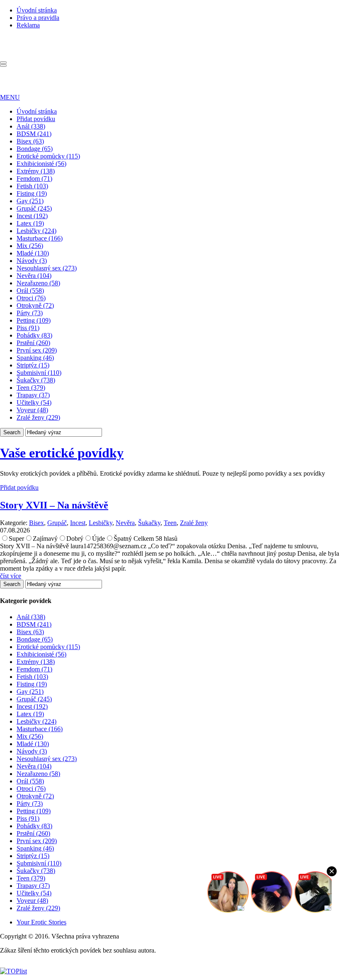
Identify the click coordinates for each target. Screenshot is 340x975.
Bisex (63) (30, 141)
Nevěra (125, 522)
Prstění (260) (33, 342)
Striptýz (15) (33, 365)
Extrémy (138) (36, 171)
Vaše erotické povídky (62, 452)
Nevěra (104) (34, 275)
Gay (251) (30, 200)
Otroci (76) (31, 297)
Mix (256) (30, 245)
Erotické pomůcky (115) (48, 156)
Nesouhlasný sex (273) (47, 268)
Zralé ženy (194, 522)
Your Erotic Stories (41, 922)
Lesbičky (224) (36, 230)
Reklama (28, 25)
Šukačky (149, 522)
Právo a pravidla (38, 17)
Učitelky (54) (34, 402)
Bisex (36, 522)
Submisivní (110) (39, 372)
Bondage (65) (35, 148)
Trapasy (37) (33, 395)
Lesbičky (100, 522)
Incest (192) (32, 215)
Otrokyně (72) (35, 305)
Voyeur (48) (32, 409)
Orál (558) (30, 290)
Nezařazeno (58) (38, 283)
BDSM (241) (34, 133)
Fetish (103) (32, 186)
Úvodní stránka (37, 10)
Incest (77, 522)
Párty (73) (30, 312)
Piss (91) (28, 327)
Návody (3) (32, 260)
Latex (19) (30, 223)
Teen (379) (31, 387)
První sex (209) (37, 350)
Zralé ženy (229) (38, 417)
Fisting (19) (32, 193)
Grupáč (57, 522)
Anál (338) (31, 126)
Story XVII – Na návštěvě (54, 505)
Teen (170, 522)
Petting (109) (34, 320)
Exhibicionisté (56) (41, 163)
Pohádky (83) (34, 335)
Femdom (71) (34, 178)
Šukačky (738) (36, 380)
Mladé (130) (33, 253)
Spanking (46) (35, 357)
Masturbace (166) (40, 238)
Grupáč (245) (34, 208)
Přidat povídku (36, 118)
